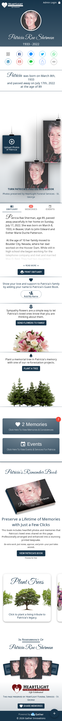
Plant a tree (31, 368)
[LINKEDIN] (8, 62)
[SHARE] (42, 62)
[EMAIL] (19, 62)
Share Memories (33, 706)
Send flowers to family (31, 323)
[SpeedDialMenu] (54, 713)
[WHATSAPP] (54, 54)
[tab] (11, 207)
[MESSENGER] (31, 54)
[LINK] (54, 62)
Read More (31, 265)
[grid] (31, 152)
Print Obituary (33, 272)
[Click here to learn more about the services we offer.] (31, 689)
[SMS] (31, 62)
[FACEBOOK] (19, 54)
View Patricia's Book (31, 553)
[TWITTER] (42, 54)
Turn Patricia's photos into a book (31, 189)
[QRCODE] (8, 54)
